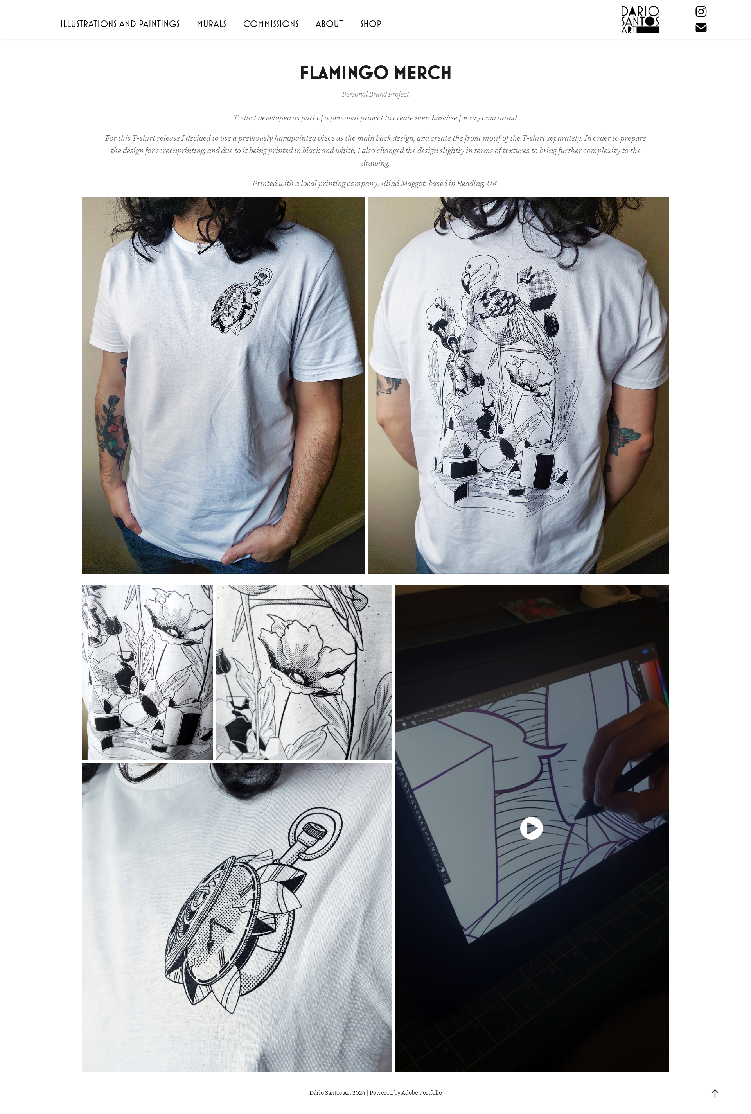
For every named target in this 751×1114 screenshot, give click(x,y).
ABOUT (329, 23)
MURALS (211, 23)
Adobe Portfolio (421, 1092)
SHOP (370, 23)
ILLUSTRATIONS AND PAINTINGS (120, 23)
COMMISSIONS (270, 23)
